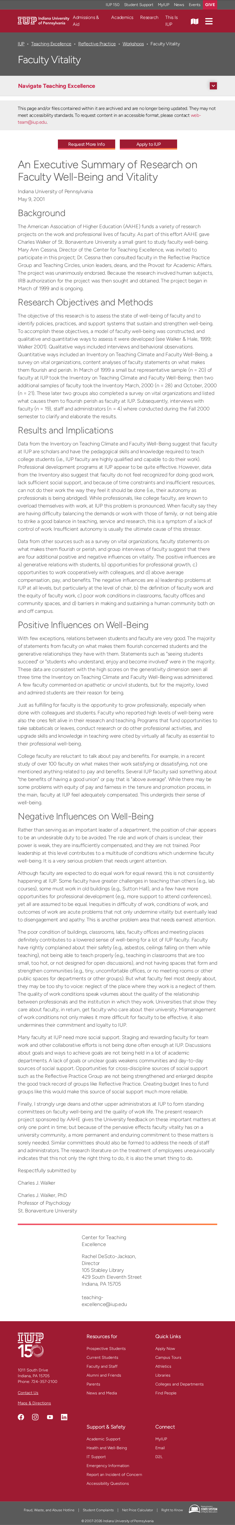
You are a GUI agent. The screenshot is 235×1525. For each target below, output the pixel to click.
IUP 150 (112, 4)
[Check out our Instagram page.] (35, 1417)
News (179, 4)
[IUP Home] (43, 20)
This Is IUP (171, 21)
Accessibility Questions (108, 1483)
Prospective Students (106, 1348)
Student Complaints (98, 1510)
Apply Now (165, 1348)
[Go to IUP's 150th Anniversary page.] (31, 1344)
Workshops (133, 43)
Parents (93, 1384)
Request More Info (86, 144)
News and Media (102, 1393)
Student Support (138, 4)
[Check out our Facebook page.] (21, 1417)
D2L (158, 1456)
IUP (21, 43)
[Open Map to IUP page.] (194, 21)
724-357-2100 (44, 1381)
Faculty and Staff (102, 1366)
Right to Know (172, 1510)
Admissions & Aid (86, 21)
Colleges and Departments (179, 1384)
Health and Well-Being (107, 1447)
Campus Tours (168, 1357)
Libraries (163, 1375)
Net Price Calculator (137, 1510)
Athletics (163, 1366)
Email (160, 1447)
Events (195, 4)
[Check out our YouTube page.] (50, 1417)
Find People (166, 1393)
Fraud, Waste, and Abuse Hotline (49, 1510)
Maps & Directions (34, 1403)
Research (149, 17)
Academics (122, 17)
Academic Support (103, 1439)
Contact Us (28, 1392)
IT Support (96, 1456)
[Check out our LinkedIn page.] (64, 1417)
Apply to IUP (148, 144)
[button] (209, 21)
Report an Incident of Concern (114, 1474)
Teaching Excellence (51, 43)
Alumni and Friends (104, 1375)
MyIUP (163, 4)
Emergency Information (108, 1465)
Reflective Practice (97, 43)
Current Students (102, 1357)
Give (210, 4)
